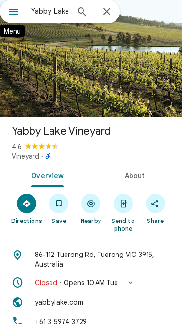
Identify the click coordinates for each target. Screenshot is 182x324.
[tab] (45, 175)
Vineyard (25, 156)
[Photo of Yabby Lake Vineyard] (91, 58)
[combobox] (49, 11)
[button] (91, 282)
